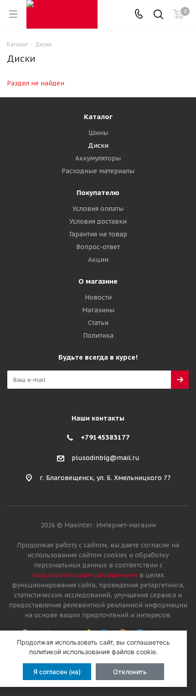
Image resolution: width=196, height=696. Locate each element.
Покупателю (98, 192)
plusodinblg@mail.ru (105, 458)
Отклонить (130, 672)
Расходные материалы (98, 171)
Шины (98, 133)
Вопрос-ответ (98, 247)
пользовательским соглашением (85, 575)
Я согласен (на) (57, 672)
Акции (98, 259)
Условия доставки (98, 221)
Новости (98, 297)
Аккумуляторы (98, 158)
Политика (98, 335)
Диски (98, 145)
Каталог (98, 116)
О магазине (98, 281)
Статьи (98, 323)
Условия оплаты (98, 209)
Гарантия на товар (98, 234)
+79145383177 (105, 437)
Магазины (98, 310)
